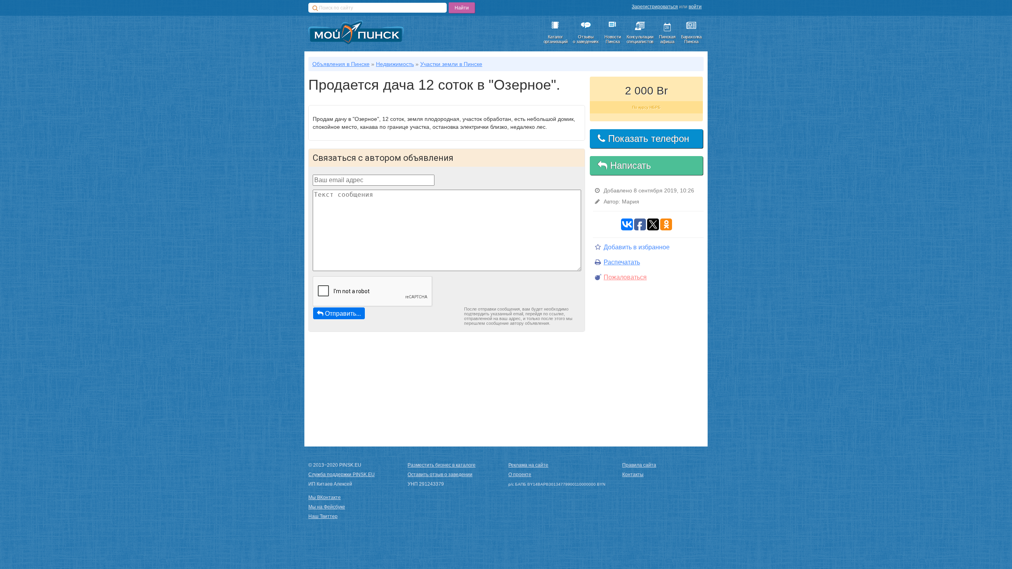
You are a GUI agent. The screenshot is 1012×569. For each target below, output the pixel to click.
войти (695, 6)
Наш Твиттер (323, 516)
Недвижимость (395, 64)
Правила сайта (639, 465)
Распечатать (622, 262)
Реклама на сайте (528, 465)
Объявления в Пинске (341, 64)
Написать (629, 165)
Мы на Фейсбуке (326, 507)
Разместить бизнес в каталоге (442, 465)
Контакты (633, 474)
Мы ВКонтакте (324, 497)
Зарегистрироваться (655, 6)
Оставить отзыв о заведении (440, 474)
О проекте (519, 474)
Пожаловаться (625, 277)
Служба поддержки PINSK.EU (341, 474)
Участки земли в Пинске (451, 64)
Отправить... (343, 313)
